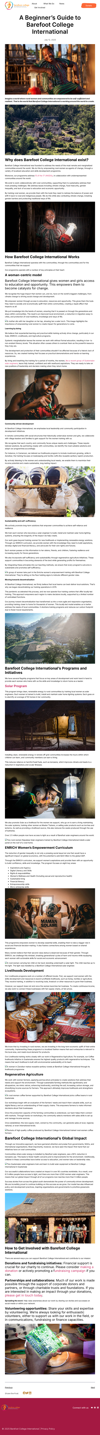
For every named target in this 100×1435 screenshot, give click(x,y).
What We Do (48, 3)
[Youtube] (92, 1407)
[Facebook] (95, 1407)
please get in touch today (23, 1295)
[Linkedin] (98, 1407)
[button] (24, 1393)
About (34, 3)
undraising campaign (70, 1271)
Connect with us (80, 1407)
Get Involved (39, 7)
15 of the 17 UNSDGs (44, 175)
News (61, 3)
